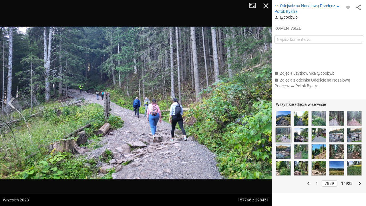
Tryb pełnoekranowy (254, 5)
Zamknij (266, 5)
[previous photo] (11, 103)
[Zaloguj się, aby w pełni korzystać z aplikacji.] (348, 7)
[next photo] (260, 103)
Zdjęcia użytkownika (307, 73)
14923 (347, 183)
